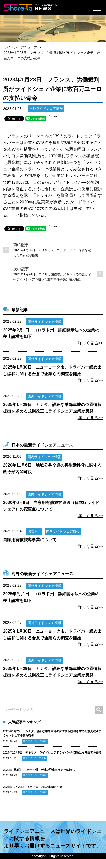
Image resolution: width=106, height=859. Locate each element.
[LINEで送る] (35, 118)
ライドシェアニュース (20, 47)
